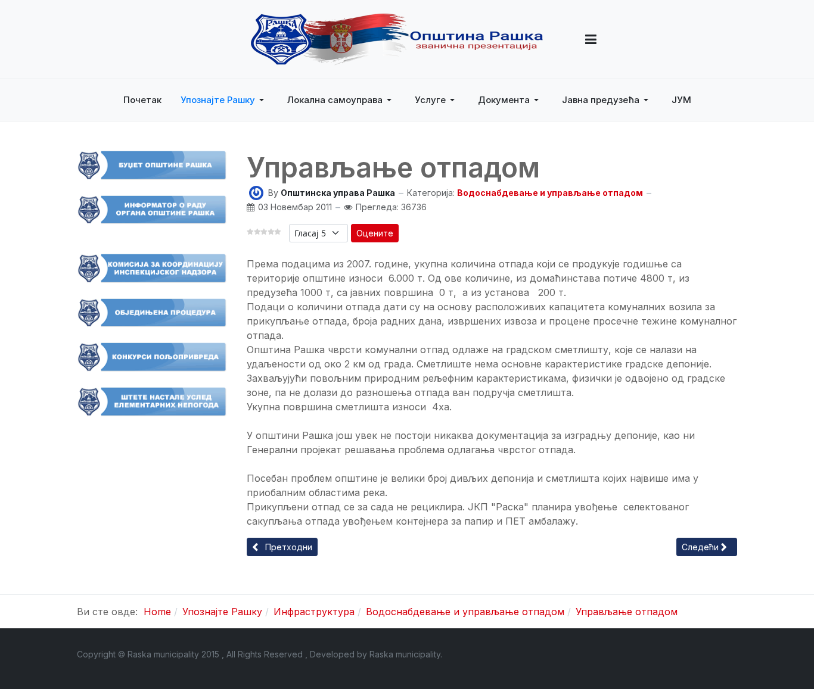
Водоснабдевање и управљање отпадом (550, 193)
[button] (590, 39)
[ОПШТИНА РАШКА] (397, 39)
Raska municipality (404, 654)
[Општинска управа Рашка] (256, 192)
